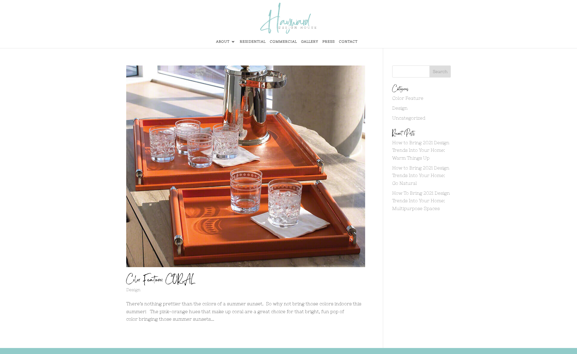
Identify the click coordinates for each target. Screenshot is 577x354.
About (223, 41)
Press (328, 41)
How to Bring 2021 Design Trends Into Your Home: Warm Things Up (420, 150)
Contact (348, 41)
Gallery (309, 41)
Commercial (283, 41)
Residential (253, 41)
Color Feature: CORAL (160, 279)
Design (133, 289)
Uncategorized (408, 118)
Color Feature (407, 98)
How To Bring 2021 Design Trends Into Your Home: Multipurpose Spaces (421, 201)
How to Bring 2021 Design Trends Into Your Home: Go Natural (420, 175)
